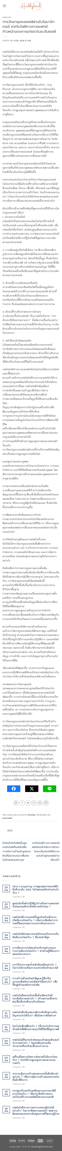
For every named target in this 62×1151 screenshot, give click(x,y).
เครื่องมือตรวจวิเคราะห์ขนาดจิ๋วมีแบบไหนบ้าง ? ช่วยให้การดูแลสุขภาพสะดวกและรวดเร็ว (34, 1060)
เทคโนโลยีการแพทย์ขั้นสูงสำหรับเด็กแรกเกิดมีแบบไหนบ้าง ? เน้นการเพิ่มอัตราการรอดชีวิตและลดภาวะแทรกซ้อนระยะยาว (35, 920)
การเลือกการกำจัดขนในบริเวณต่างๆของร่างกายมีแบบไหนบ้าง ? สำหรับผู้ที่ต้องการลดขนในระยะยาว (36, 951)
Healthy (7, 17)
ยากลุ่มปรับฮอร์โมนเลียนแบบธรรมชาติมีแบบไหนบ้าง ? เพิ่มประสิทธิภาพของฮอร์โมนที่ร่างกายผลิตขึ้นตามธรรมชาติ (34, 1094)
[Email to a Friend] (34, 803)
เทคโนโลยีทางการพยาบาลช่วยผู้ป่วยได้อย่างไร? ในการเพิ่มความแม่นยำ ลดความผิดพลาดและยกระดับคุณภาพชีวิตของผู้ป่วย (35, 1110)
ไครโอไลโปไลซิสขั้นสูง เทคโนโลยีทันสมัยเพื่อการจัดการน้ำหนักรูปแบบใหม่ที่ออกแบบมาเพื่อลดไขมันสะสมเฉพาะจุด (16, 851)
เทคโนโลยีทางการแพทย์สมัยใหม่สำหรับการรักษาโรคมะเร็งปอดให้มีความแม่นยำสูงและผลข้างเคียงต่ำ (46, 851)
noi (29, 40)
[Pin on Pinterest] (40, 803)
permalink (7, 818)
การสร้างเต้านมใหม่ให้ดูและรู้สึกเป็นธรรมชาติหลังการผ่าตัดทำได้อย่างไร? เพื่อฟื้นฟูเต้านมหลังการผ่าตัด (35, 981)
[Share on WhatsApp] (16, 803)
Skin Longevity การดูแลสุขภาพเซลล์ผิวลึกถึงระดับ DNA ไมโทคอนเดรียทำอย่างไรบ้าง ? (35, 889)
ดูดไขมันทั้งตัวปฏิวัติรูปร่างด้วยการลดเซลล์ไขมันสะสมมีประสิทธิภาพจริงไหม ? (35, 905)
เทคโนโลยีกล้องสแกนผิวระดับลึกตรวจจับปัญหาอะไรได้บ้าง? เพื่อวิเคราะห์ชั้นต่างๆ (34, 1014)
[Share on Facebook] (22, 803)
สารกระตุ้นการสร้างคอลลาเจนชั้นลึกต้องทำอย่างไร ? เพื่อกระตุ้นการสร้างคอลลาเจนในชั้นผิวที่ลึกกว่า (35, 1077)
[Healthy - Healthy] (31, 6)
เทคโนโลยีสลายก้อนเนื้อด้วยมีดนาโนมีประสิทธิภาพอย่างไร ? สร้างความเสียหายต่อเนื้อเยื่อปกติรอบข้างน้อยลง (34, 998)
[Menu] (4, 6)
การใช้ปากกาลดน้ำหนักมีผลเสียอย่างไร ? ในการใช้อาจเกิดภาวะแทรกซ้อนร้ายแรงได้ (35, 966)
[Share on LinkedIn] (46, 803)
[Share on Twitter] (28, 803)
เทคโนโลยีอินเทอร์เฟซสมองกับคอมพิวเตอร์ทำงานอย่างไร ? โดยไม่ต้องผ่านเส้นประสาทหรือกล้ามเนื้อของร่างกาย (35, 1043)
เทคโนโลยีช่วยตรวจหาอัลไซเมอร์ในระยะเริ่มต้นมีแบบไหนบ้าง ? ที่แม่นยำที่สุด (35, 935)
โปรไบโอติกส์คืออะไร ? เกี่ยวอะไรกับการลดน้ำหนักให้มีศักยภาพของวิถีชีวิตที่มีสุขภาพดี (35, 1028)
